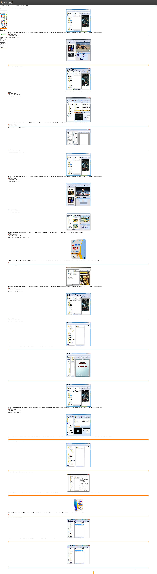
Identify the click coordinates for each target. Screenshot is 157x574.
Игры (6, 5)
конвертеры (12, 34)
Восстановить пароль (2, 11)
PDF (9, 34)
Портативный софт (11, 127)
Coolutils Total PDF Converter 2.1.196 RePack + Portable (21, 237)
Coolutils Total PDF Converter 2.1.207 (19, 66)
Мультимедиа (10, 96)
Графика (9, 37)
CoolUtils (15, 34)
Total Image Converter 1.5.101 (15, 181)
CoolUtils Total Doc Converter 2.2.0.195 (19, 517)
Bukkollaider (10, 289)
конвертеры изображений (12, 234)
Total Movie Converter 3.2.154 (17, 412)
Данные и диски (10, 66)
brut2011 (10, 235)
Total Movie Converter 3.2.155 (17, 96)
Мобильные (22, 5)
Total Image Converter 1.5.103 (15, 37)
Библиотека (17, 5)
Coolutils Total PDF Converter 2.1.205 (19, 291)
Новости (26, 5)
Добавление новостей (3, 33)
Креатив (13, 5)
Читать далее (9, 33)
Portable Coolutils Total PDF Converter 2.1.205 (20, 127)
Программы (2, 5)
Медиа (9, 5)
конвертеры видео (11, 124)
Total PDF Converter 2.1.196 (17, 265)
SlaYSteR (10, 35)
